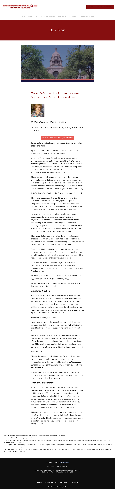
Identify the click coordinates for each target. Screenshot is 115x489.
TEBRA (65, 486)
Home (23, 17)
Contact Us (74, 482)
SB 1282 (60, 169)
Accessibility (63, 482)
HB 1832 (69, 161)
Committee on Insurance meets (64, 158)
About (30, 17)
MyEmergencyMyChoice (41, 402)
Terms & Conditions (50, 482)
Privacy (39, 482)
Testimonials (62, 17)
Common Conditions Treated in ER (45, 17)
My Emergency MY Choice (86, 17)
